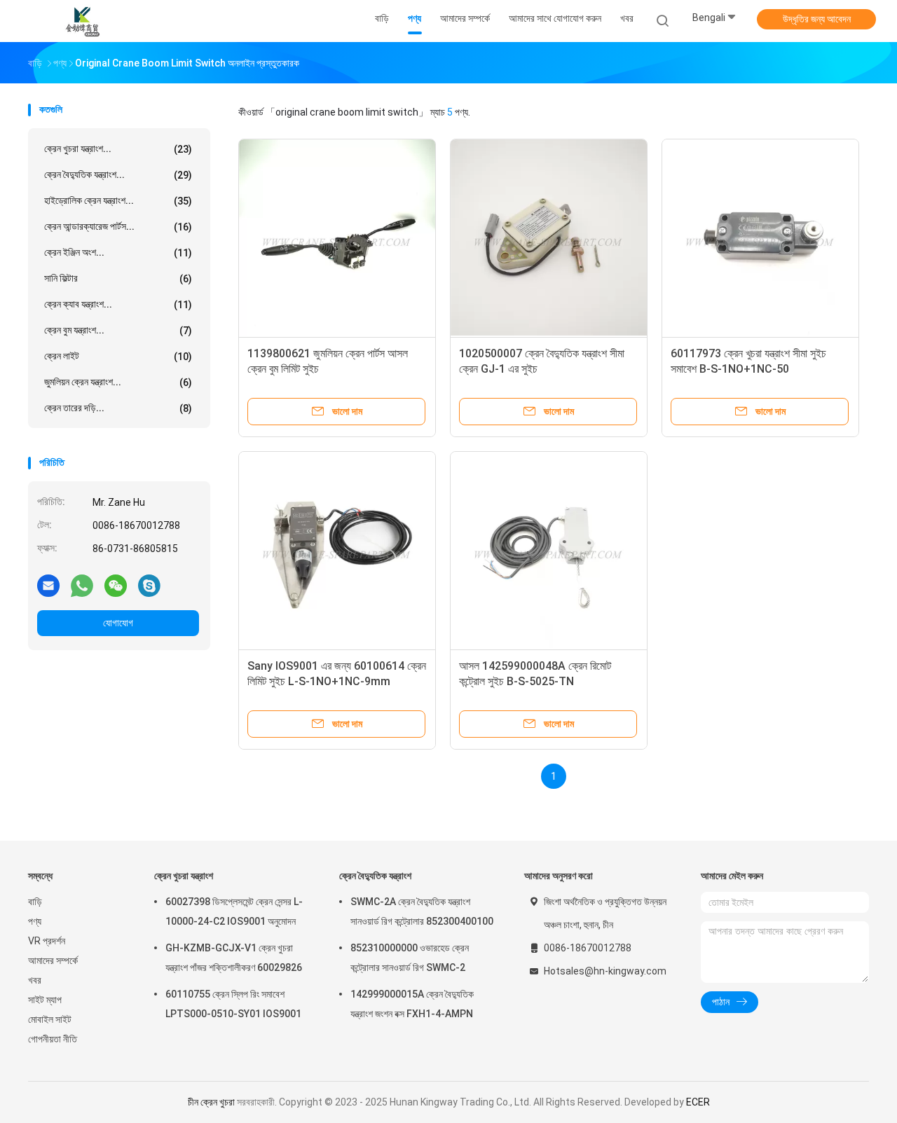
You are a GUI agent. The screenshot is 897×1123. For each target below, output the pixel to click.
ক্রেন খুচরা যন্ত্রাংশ (183, 875)
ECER (698, 1102)
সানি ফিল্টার (118, 278)
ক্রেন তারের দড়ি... (118, 408)
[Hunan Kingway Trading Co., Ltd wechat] (115, 585)
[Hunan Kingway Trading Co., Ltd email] (48, 585)
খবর (34, 980)
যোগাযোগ (118, 622)
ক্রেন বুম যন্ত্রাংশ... (118, 330)
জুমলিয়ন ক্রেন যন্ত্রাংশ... (118, 382)
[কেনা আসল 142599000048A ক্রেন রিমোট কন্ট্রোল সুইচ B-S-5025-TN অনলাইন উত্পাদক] (549, 550)
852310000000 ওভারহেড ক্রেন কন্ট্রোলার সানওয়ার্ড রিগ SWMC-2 (409, 957)
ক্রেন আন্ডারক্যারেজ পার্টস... (118, 227)
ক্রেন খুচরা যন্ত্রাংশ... (118, 149)
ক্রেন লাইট (118, 356)
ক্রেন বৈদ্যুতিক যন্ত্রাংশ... (118, 175)
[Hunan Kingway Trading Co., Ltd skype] (149, 585)
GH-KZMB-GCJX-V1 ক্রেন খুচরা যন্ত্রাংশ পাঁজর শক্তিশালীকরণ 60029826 (233, 957)
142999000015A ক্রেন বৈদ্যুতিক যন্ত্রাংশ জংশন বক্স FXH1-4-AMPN (412, 1003)
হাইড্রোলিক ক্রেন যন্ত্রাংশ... (118, 201)
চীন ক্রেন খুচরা (211, 1102)
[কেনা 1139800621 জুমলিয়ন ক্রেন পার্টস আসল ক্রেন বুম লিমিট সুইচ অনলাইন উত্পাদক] (337, 237)
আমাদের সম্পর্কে (53, 960)
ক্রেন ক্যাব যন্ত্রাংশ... (118, 304)
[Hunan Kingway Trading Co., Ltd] (82, 21)
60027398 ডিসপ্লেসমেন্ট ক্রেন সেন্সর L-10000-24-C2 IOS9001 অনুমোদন (234, 911)
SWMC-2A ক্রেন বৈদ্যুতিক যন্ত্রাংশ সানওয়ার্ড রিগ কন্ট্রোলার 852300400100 (421, 911)
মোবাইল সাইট (49, 1019)
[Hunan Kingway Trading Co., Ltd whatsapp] (82, 585)
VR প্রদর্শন (46, 940)
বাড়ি (35, 901)
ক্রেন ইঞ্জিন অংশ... (118, 253)
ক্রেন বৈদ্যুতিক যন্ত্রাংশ (375, 875)
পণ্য (34, 921)
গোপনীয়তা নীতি (52, 1039)
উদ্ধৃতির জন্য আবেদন (817, 19)
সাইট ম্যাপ (45, 999)
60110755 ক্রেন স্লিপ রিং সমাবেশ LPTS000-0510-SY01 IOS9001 (233, 1003)
